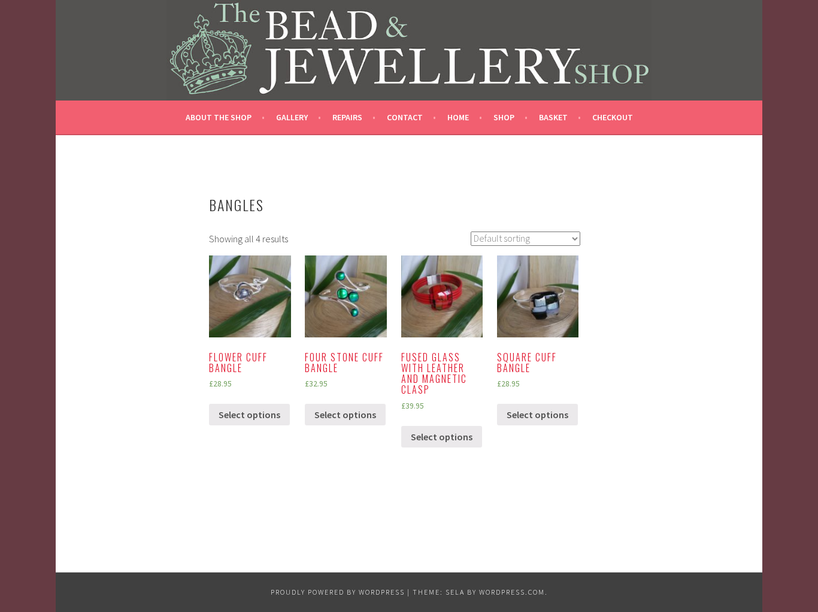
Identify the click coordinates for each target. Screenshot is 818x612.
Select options (249, 415)
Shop (503, 117)
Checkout (612, 117)
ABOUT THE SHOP (219, 117)
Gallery (292, 117)
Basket (553, 117)
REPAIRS (347, 117)
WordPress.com (512, 591)
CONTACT (405, 117)
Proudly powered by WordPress (338, 591)
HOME (458, 117)
